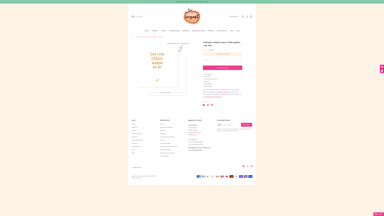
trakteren (211, 31)
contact (162, 140)
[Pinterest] (252, 166)
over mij (162, 124)
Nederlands (234, 16)
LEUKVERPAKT (152, 176)
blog (237, 31)
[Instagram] (248, 166)
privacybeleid (164, 156)
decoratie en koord (198, 31)
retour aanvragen (165, 143)
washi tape (217, 97)
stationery (185, 31)
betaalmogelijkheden (166, 127)
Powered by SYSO (136, 178)
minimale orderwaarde (167, 137)
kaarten (163, 31)
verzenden (163, 134)
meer (231, 31)
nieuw (147, 31)
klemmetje (209, 97)
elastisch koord (222, 92)
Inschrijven (246, 125)
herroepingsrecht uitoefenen (169, 146)
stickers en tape (174, 31)
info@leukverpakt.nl (194, 132)
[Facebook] (244, 166)
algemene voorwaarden (167, 153)
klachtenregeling (165, 150)
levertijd (162, 130)
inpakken (155, 31)
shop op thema (222, 31)
